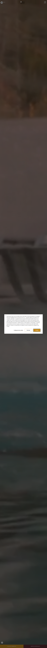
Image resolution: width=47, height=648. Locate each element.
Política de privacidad (29, 318)
